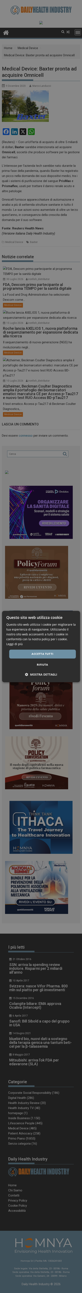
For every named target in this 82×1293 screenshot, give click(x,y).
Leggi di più (14, 644)
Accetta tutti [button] (42, 654)
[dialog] (41, 646)
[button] (41, 674)
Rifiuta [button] (42, 665)
